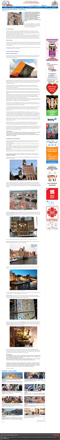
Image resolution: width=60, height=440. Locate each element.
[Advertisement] (52, 24)
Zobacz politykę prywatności (5, 438)
